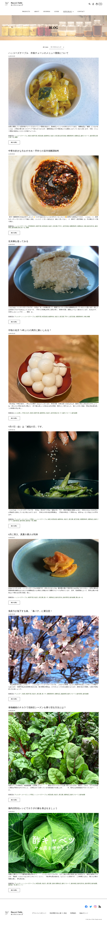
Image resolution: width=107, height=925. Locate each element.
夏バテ (46, 597)
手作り (60, 226)
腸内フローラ (85, 136)
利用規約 (73, 913)
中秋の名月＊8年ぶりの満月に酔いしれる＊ (29, 330)
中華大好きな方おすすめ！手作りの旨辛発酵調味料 (33, 150)
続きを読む (14, 142)
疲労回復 (63, 136)
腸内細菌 (15, 228)
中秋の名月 (25, 413)
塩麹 (53, 883)
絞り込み (45, 47)
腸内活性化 (90, 226)
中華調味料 (31, 226)
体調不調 (34, 136)
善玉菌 (57, 136)
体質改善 (40, 136)
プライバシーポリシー (39, 913)
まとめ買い (17, 413)
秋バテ (59, 413)
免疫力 (52, 136)
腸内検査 (16, 521)
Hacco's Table (91, 919)
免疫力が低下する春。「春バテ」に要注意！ (30, 611)
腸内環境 (93, 136)
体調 (29, 136)
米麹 (85, 226)
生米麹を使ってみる (18, 241)
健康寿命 (47, 136)
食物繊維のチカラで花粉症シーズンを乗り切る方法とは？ (37, 707)
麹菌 (16, 137)
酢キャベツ (19, 885)
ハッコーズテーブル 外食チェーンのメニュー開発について (38, 53)
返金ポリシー (83, 913)
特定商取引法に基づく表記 (58, 913)
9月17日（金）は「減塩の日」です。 (26, 426)
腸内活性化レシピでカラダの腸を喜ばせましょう (32, 808)
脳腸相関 (64, 694)
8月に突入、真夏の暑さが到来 (23, 534)
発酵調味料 (70, 136)
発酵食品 (77, 136)
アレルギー (17, 317)
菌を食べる (21, 228)
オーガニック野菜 (28, 519)
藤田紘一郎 (29, 521)
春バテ (44, 694)
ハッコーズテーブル (20, 136)
